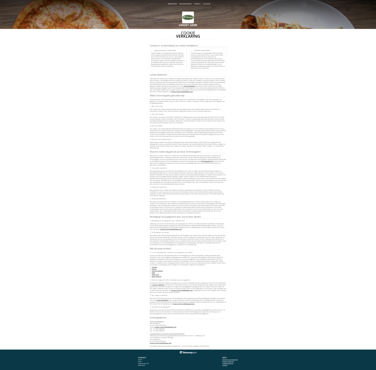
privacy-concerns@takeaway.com (182, 92)
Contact (197, 4)
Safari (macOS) (156, 276)
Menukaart (172, 4)
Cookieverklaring (227, 363)
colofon (206, 4)
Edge (153, 273)
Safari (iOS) (155, 275)
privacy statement (189, 86)
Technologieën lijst (207, 161)
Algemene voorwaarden (230, 360)
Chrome (154, 267)
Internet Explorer (157, 271)
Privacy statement (228, 361)
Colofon (224, 365)
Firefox (154, 269)
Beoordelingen (185, 4)
